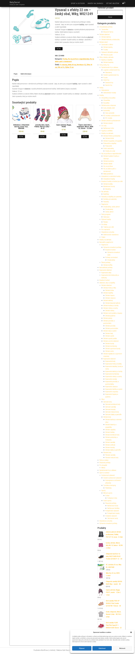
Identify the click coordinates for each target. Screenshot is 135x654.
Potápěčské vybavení (112, 511)
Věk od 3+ (61, 67)
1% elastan (63, 65)
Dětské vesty (109, 351)
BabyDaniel (15, 2)
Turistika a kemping (109, 485)
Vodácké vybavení (111, 516)
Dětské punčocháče (111, 328)
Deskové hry (109, 83)
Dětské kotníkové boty (112, 435)
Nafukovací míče (108, 128)
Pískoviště (108, 146)
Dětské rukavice (110, 298)
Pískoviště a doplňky (109, 143)
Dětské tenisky (110, 447)
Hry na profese (108, 166)
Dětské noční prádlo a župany (112, 313)
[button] (131, 632)
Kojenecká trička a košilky (113, 364)
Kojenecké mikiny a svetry (113, 376)
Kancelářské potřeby (105, 267)
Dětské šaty (109, 333)
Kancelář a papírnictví (106, 242)
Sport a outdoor (78, 3)
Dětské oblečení (112, 3)
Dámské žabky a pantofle (113, 414)
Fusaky (105, 50)
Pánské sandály (110, 455)
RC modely (108, 118)
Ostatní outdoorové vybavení (112, 478)
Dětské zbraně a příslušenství (110, 121)
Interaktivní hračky (109, 179)
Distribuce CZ (81, 65)
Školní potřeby (105, 262)
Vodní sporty (107, 501)
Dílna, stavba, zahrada (106, 57)
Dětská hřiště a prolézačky (111, 136)
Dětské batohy (108, 47)
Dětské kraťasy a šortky (110, 305)
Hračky (65, 59)
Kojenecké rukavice (111, 387)
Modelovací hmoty (109, 186)
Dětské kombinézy (111, 346)
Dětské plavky (107, 318)
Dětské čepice (109, 295)
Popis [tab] (15, 74)
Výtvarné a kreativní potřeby (112, 247)
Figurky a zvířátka (106, 131)
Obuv (103, 399)
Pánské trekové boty (111, 458)
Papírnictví (104, 204)
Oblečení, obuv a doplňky (107, 283)
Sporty (103, 490)
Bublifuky (106, 194)
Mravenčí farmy (108, 32)
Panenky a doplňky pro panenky (111, 197)
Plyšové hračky (106, 219)
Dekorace (106, 217)
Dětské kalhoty (106, 37)
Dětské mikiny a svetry (110, 308)
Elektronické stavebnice (110, 235)
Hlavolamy (108, 72)
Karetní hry (108, 85)
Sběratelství (105, 90)
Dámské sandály (110, 407)
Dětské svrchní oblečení (111, 341)
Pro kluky (104, 224)
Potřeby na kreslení (111, 257)
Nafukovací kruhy (112, 506)
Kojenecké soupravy (111, 392)
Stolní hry (106, 80)
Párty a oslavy (103, 460)
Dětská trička (109, 290)
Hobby (101, 88)
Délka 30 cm (72, 65)
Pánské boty (107, 452)
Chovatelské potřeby (105, 27)
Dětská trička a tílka (109, 288)
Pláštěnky (108, 488)
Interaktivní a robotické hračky (110, 176)
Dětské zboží (103, 42)
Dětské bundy (109, 343)
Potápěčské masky (113, 513)
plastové (90, 37)
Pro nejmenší (105, 229)
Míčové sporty (107, 493)
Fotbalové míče (112, 498)
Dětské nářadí (107, 164)
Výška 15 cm (69, 67)
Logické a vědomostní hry (111, 70)
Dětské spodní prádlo (110, 338)
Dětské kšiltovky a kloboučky (110, 39)
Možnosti (122, 648)
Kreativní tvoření (110, 250)
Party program (106, 214)
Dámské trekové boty (112, 412)
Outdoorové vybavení (108, 475)
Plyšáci (105, 222)
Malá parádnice (108, 174)
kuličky (81, 24)
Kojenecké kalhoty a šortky (113, 371)
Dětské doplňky (108, 293)
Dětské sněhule (110, 445)
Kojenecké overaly (111, 379)
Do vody (103, 126)
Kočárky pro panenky (110, 199)
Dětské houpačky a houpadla (112, 141)
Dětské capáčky (110, 430)
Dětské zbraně (108, 123)
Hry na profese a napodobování (78, 59)
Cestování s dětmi (107, 45)
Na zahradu (105, 192)
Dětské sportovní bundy (112, 349)
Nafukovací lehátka (113, 508)
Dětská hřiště (109, 138)
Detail (59, 49)
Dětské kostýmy (108, 161)
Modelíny (108, 189)
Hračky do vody (110, 151)
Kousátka (106, 103)
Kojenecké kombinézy (112, 374)
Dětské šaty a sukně (109, 331)
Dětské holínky (110, 432)
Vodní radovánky (108, 148)
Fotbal (107, 496)
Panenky (106, 202)
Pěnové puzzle (108, 55)
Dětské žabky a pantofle (113, 450)
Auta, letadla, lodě (109, 108)
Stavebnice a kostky (107, 232)
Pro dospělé (103, 465)
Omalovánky (109, 209)
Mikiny (103, 468)
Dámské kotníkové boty (112, 404)
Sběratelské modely (109, 93)
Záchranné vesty (112, 518)
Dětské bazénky (108, 62)
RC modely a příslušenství (111, 116)
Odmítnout (102, 648)
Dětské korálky (108, 184)
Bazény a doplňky (106, 60)
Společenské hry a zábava (109, 67)
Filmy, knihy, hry (104, 65)
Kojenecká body (110, 361)
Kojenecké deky (106, 273)
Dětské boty (107, 417)
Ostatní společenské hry (111, 75)
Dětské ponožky (110, 326)
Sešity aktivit (109, 212)
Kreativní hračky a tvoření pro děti (112, 181)
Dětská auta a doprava (108, 105)
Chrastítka (106, 100)
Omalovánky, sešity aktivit (111, 207)
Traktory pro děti (108, 227)
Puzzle (105, 77)
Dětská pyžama (110, 316)
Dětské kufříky (107, 265)
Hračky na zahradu (95, 3)
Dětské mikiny (109, 311)
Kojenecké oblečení (105, 270)
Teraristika (104, 29)
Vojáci (103, 237)
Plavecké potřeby (104, 463)
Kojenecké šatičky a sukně (113, 389)
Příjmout (81, 648)
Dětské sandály (110, 442)
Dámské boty (107, 402)
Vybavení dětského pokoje (109, 52)
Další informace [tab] (26, 74)
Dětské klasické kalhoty (112, 303)
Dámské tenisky (110, 409)
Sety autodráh (109, 113)
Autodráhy (106, 110)
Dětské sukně (109, 336)
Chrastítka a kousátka (108, 98)
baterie (70, 29)
